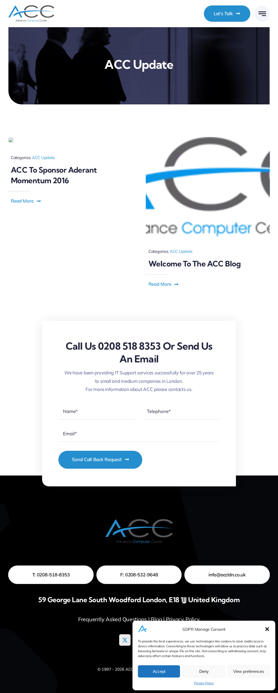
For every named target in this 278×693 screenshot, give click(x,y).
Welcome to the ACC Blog (195, 263)
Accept (159, 671)
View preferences (248, 671)
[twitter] (125, 640)
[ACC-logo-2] (31, 7)
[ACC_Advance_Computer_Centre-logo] (208, 139)
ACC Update (43, 157)
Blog (156, 619)
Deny (204, 671)
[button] (267, 629)
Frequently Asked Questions (112, 619)
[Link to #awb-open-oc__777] (262, 13)
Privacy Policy (204, 683)
